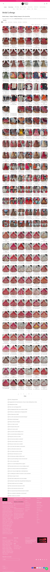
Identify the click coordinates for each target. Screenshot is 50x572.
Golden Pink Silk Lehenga (44, 205)
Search (26, 500)
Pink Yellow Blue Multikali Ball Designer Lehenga (13, 125)
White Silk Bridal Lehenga (44, 262)
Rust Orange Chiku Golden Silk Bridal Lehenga (36, 171)
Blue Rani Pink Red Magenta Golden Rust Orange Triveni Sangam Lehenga (6, 205)
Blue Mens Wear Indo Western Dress (36, 80)
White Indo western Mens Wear (5, 102)
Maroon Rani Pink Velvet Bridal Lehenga (13, 387)
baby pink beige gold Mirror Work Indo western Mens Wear (21, 103)
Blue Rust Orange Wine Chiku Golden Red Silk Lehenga (44, 194)
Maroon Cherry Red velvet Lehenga (6, 148)
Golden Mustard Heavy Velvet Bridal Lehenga (36, 160)
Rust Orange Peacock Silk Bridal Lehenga (6, 330)
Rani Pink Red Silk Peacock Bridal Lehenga (29, 205)
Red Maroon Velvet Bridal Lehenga (21, 228)
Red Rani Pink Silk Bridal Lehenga (6, 182)
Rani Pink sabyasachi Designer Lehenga (28, 103)
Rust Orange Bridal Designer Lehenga (44, 103)
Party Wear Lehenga (17, 548)
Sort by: (32, 24)
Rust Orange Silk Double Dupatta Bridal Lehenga (44, 285)
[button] (3, 4)
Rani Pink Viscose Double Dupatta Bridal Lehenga (21, 342)
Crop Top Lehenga (39, 510)
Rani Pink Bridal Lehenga (6, 45)
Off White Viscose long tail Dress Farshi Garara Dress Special (29, 68)
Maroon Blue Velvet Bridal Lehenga (36, 217)
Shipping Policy (27, 505)
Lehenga (38, 500)
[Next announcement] (47, 1)
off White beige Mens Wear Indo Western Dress (14, 91)
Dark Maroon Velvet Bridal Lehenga (6, 57)
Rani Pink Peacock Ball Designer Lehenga (6, 125)
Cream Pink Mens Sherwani (36, 91)
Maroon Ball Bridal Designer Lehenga (6, 114)
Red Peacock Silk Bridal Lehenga (6, 319)
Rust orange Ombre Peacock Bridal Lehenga (13, 46)
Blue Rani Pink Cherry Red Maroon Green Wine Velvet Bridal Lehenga (6, 228)
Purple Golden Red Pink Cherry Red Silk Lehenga (36, 194)
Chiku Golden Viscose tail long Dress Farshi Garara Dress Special (44, 68)
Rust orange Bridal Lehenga (21, 45)
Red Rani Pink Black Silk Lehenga (29, 80)
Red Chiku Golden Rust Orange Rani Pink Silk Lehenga (13, 205)
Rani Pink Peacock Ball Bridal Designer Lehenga (36, 103)
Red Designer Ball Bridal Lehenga (6, 137)
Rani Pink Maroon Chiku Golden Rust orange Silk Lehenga (21, 171)
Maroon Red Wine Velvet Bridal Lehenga (29, 160)
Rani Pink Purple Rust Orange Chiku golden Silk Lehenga (13, 171)
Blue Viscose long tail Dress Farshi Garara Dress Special (36, 68)
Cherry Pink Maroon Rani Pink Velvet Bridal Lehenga (28, 148)
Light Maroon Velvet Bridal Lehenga (13, 57)
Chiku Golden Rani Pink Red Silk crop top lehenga (6, 194)
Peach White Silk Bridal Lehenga (44, 387)
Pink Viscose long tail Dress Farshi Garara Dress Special (21, 68)
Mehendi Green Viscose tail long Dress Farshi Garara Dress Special (5, 80)
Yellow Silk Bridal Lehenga (36, 330)
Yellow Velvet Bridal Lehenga (44, 148)
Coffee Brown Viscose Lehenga (5, 364)
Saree (37, 517)
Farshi (38, 514)
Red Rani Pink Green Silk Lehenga (21, 182)
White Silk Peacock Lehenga (13, 364)
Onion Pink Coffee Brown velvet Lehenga (14, 148)
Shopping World (7, 571)
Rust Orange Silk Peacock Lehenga (21, 364)
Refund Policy (27, 507)
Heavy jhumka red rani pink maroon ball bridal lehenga (44, 46)
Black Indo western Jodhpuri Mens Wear (44, 91)
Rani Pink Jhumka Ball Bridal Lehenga (28, 114)
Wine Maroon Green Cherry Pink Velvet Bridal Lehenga (21, 217)
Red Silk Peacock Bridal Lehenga (29, 296)
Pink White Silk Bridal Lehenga (36, 387)
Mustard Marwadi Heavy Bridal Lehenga (13, 160)
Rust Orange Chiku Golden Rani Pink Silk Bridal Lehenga (28, 171)
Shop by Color (39, 507)
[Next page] (32, 394)
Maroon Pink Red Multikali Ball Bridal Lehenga (21, 114)
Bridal (15, 543)
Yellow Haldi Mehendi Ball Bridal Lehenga (21, 137)
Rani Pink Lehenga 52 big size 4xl (36, 137)
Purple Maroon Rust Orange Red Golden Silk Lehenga (13, 182)
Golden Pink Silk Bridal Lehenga (21, 160)
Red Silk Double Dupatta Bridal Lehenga (6, 296)
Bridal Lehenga (39, 502)
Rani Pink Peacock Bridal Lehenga (6, 34)
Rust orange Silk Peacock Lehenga (21, 353)
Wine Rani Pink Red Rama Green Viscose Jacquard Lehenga (36, 205)
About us (26, 510)
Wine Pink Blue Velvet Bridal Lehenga (13, 228)
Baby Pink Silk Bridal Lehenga (44, 239)
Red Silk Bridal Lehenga (13, 239)
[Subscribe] (19, 559)
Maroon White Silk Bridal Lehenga (29, 387)
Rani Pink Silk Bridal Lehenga (44, 159)
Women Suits (16, 541)
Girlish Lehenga (16, 545)
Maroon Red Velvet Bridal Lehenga (21, 387)
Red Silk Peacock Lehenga (36, 364)
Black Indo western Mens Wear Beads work (13, 103)
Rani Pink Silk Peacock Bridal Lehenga (21, 296)
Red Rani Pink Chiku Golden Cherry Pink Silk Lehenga (28, 182)
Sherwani (38, 519)
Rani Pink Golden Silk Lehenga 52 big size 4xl (28, 137)
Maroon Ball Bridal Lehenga (29, 125)
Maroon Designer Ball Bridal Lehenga (13, 137)
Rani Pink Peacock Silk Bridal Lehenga (28, 319)
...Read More (4, 20)
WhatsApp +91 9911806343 (18, 501)
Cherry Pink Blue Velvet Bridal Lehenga (44, 217)
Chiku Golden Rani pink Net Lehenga (44, 137)
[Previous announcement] (3, 1)
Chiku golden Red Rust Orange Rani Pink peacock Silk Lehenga (21, 194)
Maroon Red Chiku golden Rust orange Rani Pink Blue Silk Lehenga (29, 194)
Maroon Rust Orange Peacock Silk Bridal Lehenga (44, 307)
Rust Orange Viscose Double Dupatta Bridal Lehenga (13, 342)
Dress (37, 512)
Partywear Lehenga (40, 505)
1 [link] (18, 393)
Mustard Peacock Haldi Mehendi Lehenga (21, 125)
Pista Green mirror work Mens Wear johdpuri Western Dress (28, 91)
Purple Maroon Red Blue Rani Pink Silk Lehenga (21, 205)
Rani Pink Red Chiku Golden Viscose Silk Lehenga (44, 182)
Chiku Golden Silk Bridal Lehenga (6, 251)
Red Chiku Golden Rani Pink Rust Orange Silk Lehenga (13, 194)
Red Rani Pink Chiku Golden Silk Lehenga (36, 182)
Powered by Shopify (11, 571)
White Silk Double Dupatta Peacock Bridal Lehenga (21, 330)
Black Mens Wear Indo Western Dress (44, 80)
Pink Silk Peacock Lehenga (44, 364)
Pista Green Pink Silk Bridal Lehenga (6, 160)
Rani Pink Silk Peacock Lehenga (28, 364)
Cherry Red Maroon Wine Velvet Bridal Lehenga (29, 228)
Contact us (26, 502)
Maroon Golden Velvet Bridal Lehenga (36, 148)
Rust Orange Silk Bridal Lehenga (44, 171)
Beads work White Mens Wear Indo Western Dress (21, 91)
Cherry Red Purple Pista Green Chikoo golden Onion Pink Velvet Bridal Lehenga (36, 228)
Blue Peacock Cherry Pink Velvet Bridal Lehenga (29, 217)
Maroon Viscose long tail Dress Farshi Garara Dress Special (13, 68)
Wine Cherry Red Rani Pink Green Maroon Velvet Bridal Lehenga (44, 228)
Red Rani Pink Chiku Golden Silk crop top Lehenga (21, 148)
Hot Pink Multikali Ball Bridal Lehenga (44, 125)
